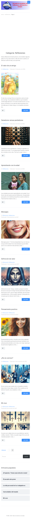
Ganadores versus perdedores (12, 120)
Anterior (3, 450)
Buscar (26, 456)
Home (2, 14)
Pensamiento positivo (9, 309)
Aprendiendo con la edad (10, 165)
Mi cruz (4, 403)
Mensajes (4, 212)
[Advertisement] (15, 35)
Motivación (5, 215)
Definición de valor (8, 259)
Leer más (25, 110)
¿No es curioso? (7, 358)
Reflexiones (7, 14)
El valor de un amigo (8, 66)
